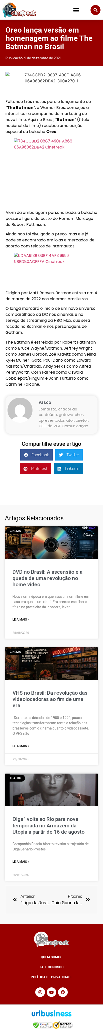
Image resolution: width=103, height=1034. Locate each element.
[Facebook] (63, 992)
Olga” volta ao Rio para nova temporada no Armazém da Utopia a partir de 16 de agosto (48, 825)
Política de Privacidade (51, 977)
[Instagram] (40, 992)
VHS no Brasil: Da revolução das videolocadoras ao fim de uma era (50, 699)
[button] (76, 10)
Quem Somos (51, 957)
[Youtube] (51, 992)
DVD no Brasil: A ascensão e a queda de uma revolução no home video (47, 578)
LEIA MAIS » (20, 619)
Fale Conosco (52, 967)
